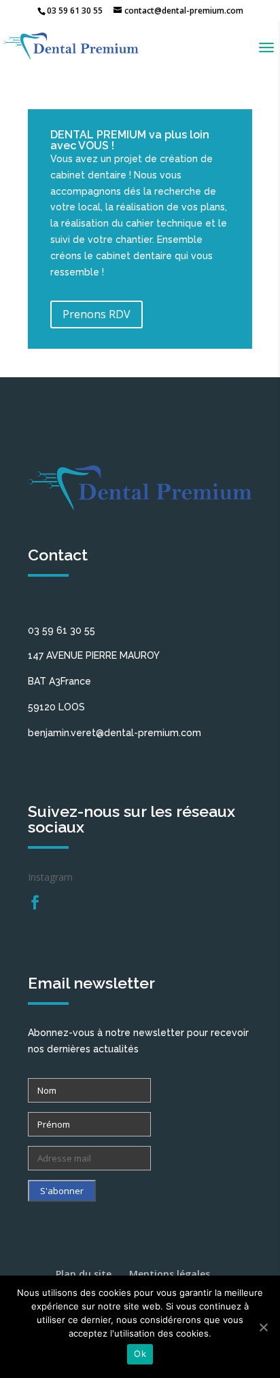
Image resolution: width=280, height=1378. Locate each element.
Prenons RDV (96, 314)
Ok (140, 1353)
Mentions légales (169, 1273)
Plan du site (83, 1273)
